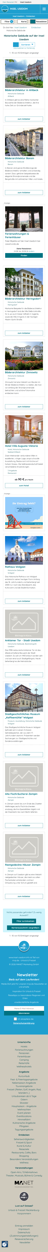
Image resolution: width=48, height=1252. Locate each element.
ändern (31, 251)
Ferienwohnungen (24, 1049)
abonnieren (24, 1013)
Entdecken (36, 27)
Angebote (24, 1071)
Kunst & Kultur (24, 1145)
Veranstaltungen (24, 1167)
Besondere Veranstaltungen (24, 1159)
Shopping (24, 1155)
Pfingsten (24, 1126)
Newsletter (25, 1242)
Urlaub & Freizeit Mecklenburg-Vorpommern (24, 1212)
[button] (19, 9)
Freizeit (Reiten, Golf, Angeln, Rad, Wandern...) (24, 1091)
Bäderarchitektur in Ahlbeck (21, 90)
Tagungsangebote (24, 1129)
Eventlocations (24, 1116)
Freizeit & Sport (24, 1142)
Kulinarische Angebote (24, 1122)
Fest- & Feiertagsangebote (24, 1079)
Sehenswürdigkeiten (24, 1139)
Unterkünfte (24, 1042)
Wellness (24, 1162)
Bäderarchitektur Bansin (19, 158)
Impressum (24, 1229)
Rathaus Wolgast (15, 566)
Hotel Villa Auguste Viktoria (21, 445)
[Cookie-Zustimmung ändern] (5, 1244)
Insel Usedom (26, 2)
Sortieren (26, 44)
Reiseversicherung (24, 1239)
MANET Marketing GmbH (27, 964)
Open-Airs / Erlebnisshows (24, 1172)
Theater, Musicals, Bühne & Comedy (24, 1175)
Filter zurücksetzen (25, 921)
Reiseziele (24, 1149)
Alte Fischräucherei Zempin (21, 793)
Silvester (24, 1102)
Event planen (24, 1112)
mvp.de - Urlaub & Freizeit (24, 960)
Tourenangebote (24, 1086)
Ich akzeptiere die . (24, 1021)
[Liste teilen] (16, 44)
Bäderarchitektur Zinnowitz (21, 372)
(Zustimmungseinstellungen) (24, 1235)
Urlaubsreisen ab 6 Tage (24, 1096)
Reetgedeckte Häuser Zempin (23, 864)
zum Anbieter (24, 119)
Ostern (24, 1099)
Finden (24, 255)
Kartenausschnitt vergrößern (25, 927)
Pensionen (24, 1053)
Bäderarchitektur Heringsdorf (22, 298)
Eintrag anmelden (24, 1225)
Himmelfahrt (24, 1119)
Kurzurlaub (24, 1076)
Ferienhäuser (24, 1056)
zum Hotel (24, 485)
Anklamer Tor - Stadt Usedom (22, 640)
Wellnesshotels (24, 1066)
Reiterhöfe (24, 1063)
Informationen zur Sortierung (24, 48)
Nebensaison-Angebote (24, 1082)
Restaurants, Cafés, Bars (24, 1152)
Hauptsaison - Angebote (24, 1106)
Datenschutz (24, 1232)
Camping (24, 1059)
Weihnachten (24, 1109)
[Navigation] (44, 9)
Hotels (24, 1046)
